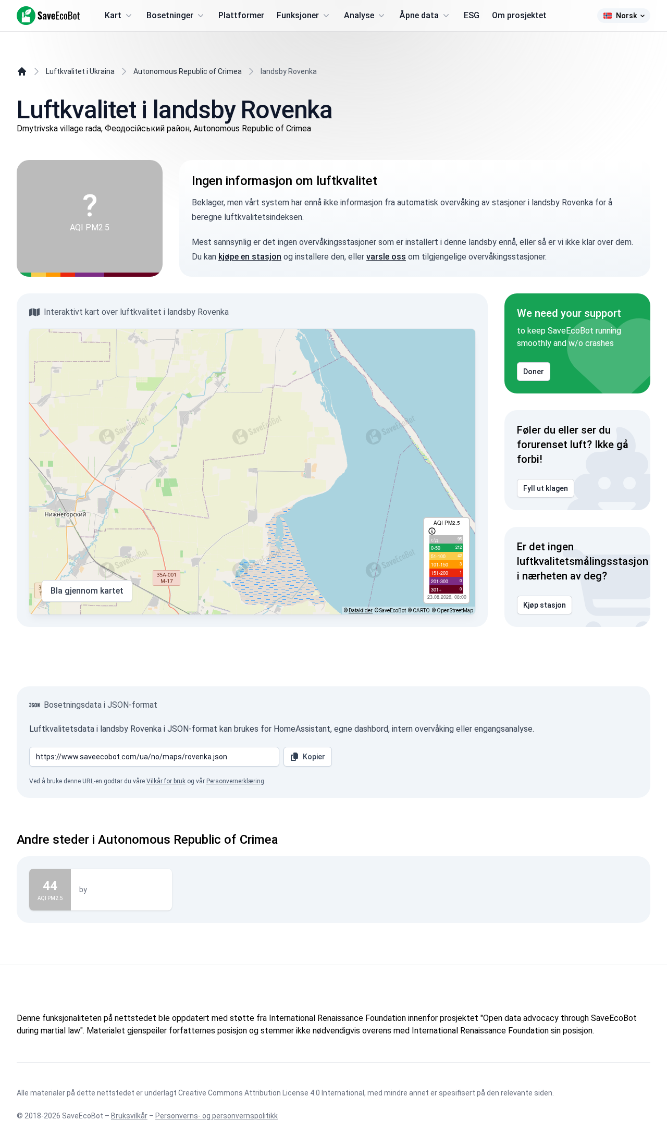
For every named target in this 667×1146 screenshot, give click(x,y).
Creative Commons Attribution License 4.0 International (271, 1093)
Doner (533, 371)
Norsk (626, 15)
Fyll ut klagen (545, 488)
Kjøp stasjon (544, 605)
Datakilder (361, 610)
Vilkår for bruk (166, 781)
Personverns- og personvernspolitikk (216, 1116)
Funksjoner (298, 15)
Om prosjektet (519, 15)
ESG (471, 15)
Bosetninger (169, 15)
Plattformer (241, 15)
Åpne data (419, 15)
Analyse (359, 15)
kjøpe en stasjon (249, 257)
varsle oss (386, 257)
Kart (113, 15)
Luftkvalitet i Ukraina (80, 71)
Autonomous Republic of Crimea (187, 71)
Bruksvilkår (129, 1116)
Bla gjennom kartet (87, 591)
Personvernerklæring (235, 781)
